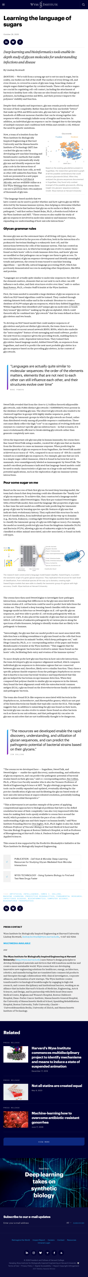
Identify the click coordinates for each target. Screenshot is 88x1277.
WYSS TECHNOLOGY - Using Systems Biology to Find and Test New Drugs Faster (44, 877)
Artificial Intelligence (24, 893)
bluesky (40, 1253)
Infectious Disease (14, 898)
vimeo (47, 1253)
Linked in (6, 42)
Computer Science (58, 898)
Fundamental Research (69, 896)
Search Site (83, 4)
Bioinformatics (37, 898)
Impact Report (39, 1240)
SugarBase (74, 303)
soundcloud (61, 1253)
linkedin (27, 1253)
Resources (71, 1240)
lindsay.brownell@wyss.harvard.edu (40, 936)
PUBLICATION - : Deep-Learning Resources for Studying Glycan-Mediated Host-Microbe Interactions (43, 861)
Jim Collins (72, 778)
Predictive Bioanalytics (40, 896)
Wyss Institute (44, 4)
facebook (54, 1253)
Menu (3, 4)
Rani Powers (9, 287)
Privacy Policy (27, 1266)
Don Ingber (37, 823)
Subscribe (79, 1223)
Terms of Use (13, 1266)
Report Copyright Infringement (66, 1266)
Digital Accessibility (43, 1266)
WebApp (18, 185)
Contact (60, 1240)
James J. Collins (51, 893)
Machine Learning (13, 896)
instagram (34, 1253)
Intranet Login (44, 1243)
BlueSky (13, 42)
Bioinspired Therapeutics (18, 900)
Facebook (20, 42)
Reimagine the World (21, 1240)
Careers (51, 1240)
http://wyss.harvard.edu (28, 959)
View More (44, 1141)
